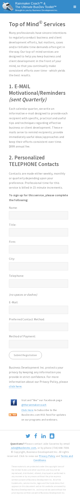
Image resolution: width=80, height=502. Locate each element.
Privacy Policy (47, 456)
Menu (75, 6)
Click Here (27, 410)
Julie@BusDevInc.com (23, 447)
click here (15, 386)
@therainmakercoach (34, 404)
